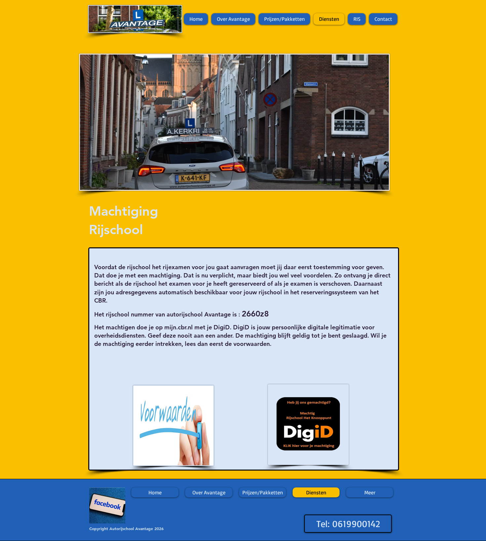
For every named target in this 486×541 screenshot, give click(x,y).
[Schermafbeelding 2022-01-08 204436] (107, 505)
